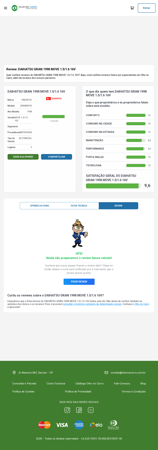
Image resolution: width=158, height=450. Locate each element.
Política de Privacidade (78, 391)
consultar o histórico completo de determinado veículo (92, 304)
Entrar (146, 8)
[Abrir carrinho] (5, 8)
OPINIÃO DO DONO (39, 205)
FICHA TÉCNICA (79, 205)
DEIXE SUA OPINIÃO (23, 157)
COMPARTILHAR (56, 157)
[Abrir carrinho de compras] (132, 8)
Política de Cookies (23, 391)
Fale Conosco (122, 383)
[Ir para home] (24, 8)
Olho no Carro (142, 304)
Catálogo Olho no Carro (89, 383)
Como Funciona (56, 383)
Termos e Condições (134, 391)
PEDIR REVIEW (79, 281)
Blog (143, 383)
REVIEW (118, 205)
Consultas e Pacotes (24, 383)
